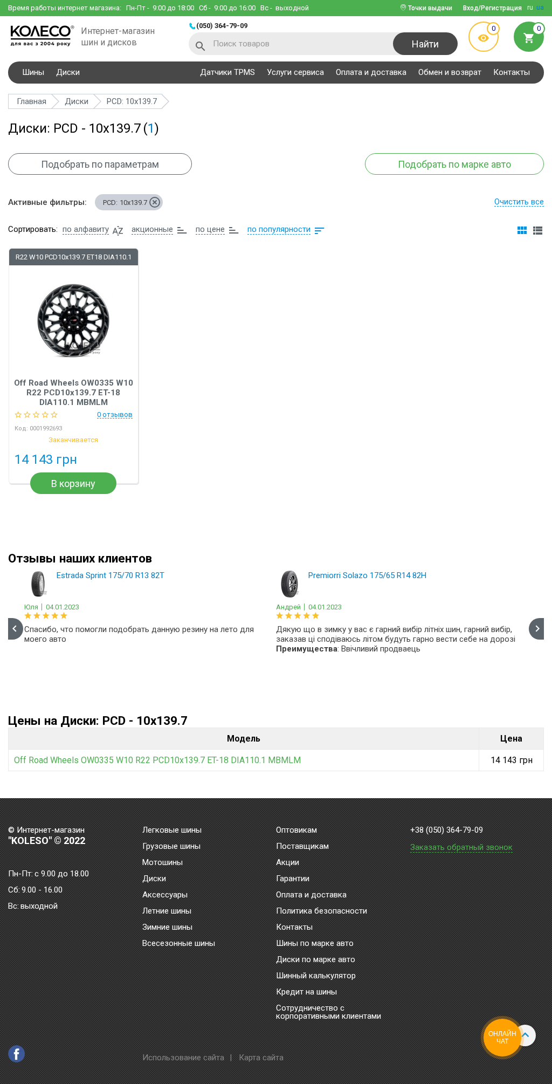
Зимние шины (167, 927)
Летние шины (166, 911)
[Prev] (15, 629)
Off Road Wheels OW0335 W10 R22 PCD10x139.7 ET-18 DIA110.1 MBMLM (73, 392)
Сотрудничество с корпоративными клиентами (328, 1012)
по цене (210, 229)
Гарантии (292, 879)
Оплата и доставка (371, 72)
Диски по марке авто (315, 960)
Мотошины (162, 863)
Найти (425, 44)
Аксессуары (165, 895)
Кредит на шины (306, 992)
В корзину (73, 483)
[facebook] (16, 1053)
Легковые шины (172, 830)
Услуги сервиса (295, 72)
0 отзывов (115, 414)
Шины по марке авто (315, 943)
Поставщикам (302, 846)
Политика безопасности (321, 911)
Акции (287, 863)
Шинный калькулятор (316, 976)
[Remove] (154, 202)
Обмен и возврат (449, 72)
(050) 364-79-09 (221, 26)
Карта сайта (261, 1057)
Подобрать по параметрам (100, 164)
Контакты (511, 72)
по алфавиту (86, 229)
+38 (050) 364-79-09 (446, 830)
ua (540, 7)
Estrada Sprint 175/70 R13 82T (110, 575)
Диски (68, 72)
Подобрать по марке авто (454, 164)
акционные (152, 229)
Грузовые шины (171, 846)
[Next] (536, 629)
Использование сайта (183, 1057)
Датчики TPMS (227, 72)
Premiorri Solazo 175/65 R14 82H (367, 575)
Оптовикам (296, 830)
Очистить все (519, 202)
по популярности (278, 229)
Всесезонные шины (178, 943)
